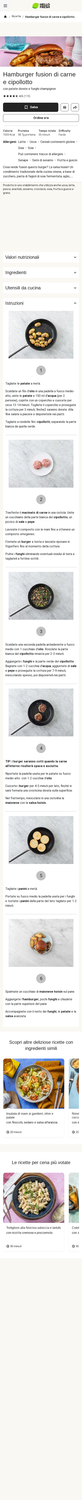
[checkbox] (4, 96)
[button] (41, 272)
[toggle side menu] (5, 5)
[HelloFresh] (41, 6)
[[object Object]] (65, 107)
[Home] (5, 16)
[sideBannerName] (41, 223)
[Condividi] (75, 107)
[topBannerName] (41, 29)
